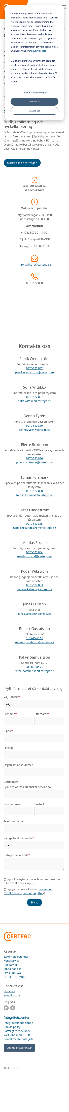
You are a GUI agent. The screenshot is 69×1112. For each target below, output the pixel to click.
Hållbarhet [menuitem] (10, 965)
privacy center (38, 50)
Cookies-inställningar (34, 92)
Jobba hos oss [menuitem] (12, 969)
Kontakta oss (12, 995)
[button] (22, 163)
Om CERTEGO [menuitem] (12, 973)
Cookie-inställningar (19, 1048)
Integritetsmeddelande (18, 1023)
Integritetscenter (16, 1017)
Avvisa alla (34, 110)
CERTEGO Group (14, 977)
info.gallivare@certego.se (35, 264)
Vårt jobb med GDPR (17, 1035)
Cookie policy (12, 1027)
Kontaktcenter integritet (19, 1039)
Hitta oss (9, 991)
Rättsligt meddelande (17, 1031)
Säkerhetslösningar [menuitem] (16, 956)
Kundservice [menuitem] (11, 961)
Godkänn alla (34, 101)
